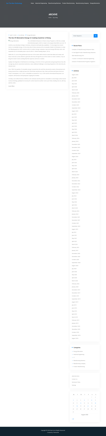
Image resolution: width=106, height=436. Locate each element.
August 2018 (75, 338)
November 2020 (76, 256)
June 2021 (74, 235)
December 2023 (76, 144)
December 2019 (76, 290)
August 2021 (75, 229)
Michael (22, 35)
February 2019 (75, 320)
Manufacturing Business (54, 3)
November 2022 (76, 183)
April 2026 (74, 86)
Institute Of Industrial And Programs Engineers (83, 61)
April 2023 (74, 168)
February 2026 (75, 93)
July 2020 (74, 268)
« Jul (73, 419)
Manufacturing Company (82, 3)
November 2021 (76, 220)
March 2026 (75, 89)
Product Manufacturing (68, 3)
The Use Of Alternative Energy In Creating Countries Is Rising (29, 38)
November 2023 (76, 147)
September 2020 (76, 262)
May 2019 (74, 311)
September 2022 (76, 190)
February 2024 (75, 138)
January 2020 (75, 286)
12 (80, 403)
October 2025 (75, 105)
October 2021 (75, 223)
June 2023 (74, 162)
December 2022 (76, 180)
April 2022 (74, 205)
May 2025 (74, 120)
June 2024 (74, 126)
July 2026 (74, 77)
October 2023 (75, 150)
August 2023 (75, 156)
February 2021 (75, 247)
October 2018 (75, 332)
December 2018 (76, 326)
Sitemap (74, 385)
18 (77, 406)
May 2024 (74, 129)
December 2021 (76, 217)
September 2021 (76, 226)
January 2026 (75, 96)
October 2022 (75, 186)
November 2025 (76, 102)
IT (74, 357)
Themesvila (56, 432)
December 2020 (76, 253)
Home (32, 3)
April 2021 (74, 241)
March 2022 (75, 208)
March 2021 (75, 244)
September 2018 (76, 335)
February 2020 (75, 283)
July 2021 (74, 232)
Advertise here (75, 376)
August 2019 (75, 302)
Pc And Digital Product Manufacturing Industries (84, 52)
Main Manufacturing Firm (78, 55)
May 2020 (74, 274)
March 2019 (75, 317)
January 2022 (75, 214)
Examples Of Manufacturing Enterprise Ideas (83, 49)
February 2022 (75, 211)
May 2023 (74, 165)
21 (88, 406)
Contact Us (74, 379)
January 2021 (75, 250)
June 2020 (74, 271)
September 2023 (76, 153)
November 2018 (76, 329)
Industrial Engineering (41, 3)
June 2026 (74, 80)
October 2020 (75, 259)
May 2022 (74, 202)
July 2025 (74, 114)
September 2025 (76, 108)
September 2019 (76, 299)
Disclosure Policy (76, 382)
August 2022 (75, 193)
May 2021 (74, 238)
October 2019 (75, 296)
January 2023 (75, 177)
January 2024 (75, 141)
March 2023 (75, 171)
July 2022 (74, 196)
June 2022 (74, 199)
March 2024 (75, 135)
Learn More (11, 86)
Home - (50, 17)
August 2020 (75, 265)
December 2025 (76, 99)
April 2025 (74, 123)
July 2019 (74, 305)
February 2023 (75, 174)
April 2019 (74, 314)
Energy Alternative (95, 3)
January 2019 (75, 323)
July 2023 (74, 159)
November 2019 (76, 293)
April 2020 (74, 277)
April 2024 (74, 132)
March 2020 (75, 280)
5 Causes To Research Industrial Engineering (83, 58)
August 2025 (75, 111)
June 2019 (74, 308)
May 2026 (74, 83)
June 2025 (74, 117)
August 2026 (75, 74)
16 (95, 403)
